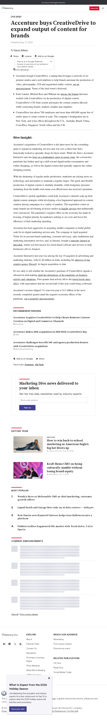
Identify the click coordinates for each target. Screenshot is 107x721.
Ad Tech (39, 364)
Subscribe (94, 8)
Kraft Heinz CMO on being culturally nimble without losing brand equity (64, 467)
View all (14, 614)
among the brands (70, 94)
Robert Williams (21, 50)
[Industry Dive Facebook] (9, 644)
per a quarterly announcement (39, 298)
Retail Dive (58, 667)
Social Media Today (63, 672)
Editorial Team (32, 644)
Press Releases (33, 665)
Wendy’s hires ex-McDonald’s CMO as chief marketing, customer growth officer (55, 498)
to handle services (68, 208)
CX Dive (57, 663)
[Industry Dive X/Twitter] (15, 644)
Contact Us (31, 648)
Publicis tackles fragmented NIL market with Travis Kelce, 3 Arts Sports (55, 528)
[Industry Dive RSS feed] (20, 644)
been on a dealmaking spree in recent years (53, 157)
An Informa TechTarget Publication (53, 3)
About (29, 639)
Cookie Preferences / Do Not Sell (62, 711)
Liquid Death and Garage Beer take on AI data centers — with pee (56, 507)
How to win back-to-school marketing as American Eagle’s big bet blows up (68, 444)
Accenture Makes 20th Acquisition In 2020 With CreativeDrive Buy (50, 331)
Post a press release (29, 614)
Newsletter (31, 653)
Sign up (27, 407)
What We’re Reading (35, 670)
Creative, (30, 364)
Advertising (59, 639)
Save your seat (18, 709)
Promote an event (62, 648)
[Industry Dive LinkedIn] (4, 644)
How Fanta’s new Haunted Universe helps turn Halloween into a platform (55, 517)
